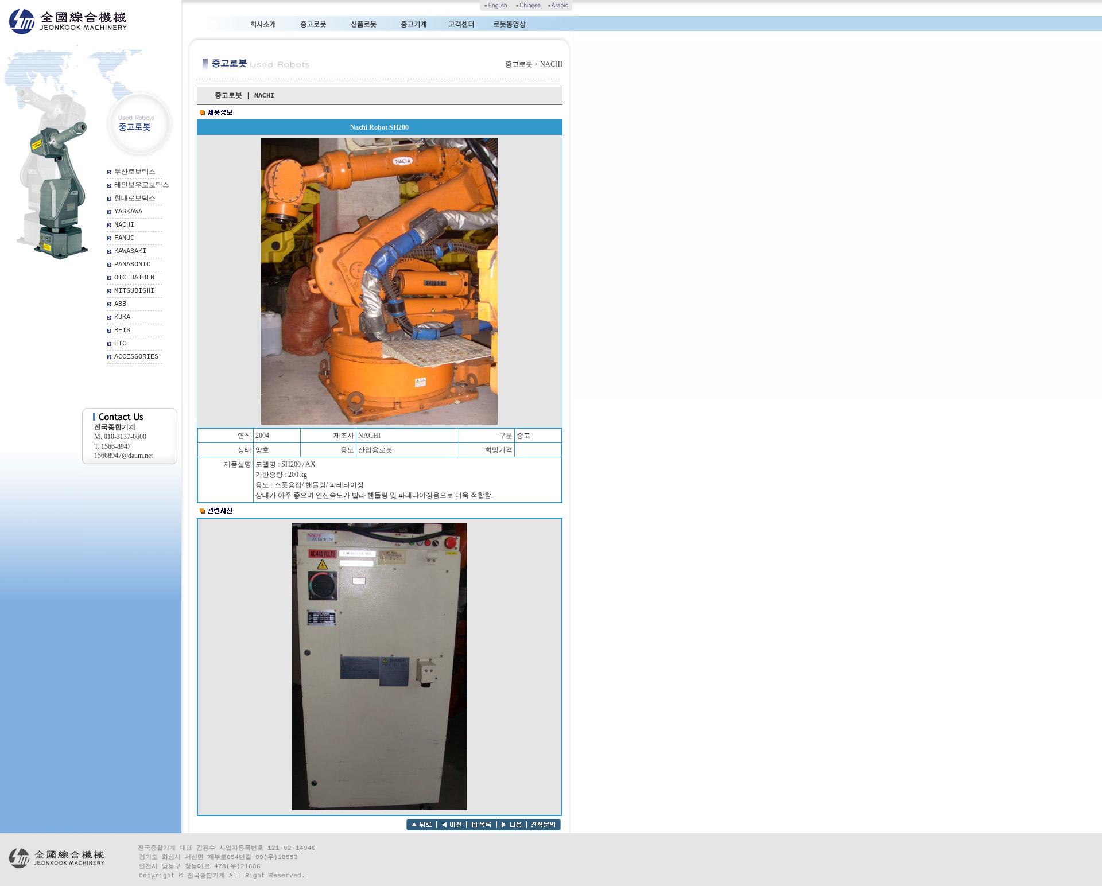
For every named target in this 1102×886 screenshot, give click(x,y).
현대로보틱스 (135, 199)
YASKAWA (128, 212)
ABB (120, 304)
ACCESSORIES (136, 357)
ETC (120, 344)
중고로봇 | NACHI (244, 96)
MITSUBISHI (134, 291)
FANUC (124, 238)
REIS (122, 331)
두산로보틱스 (135, 172)
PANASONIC (132, 265)
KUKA (122, 317)
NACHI (124, 225)
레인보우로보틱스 (141, 185)
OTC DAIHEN (134, 278)
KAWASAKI (130, 251)
